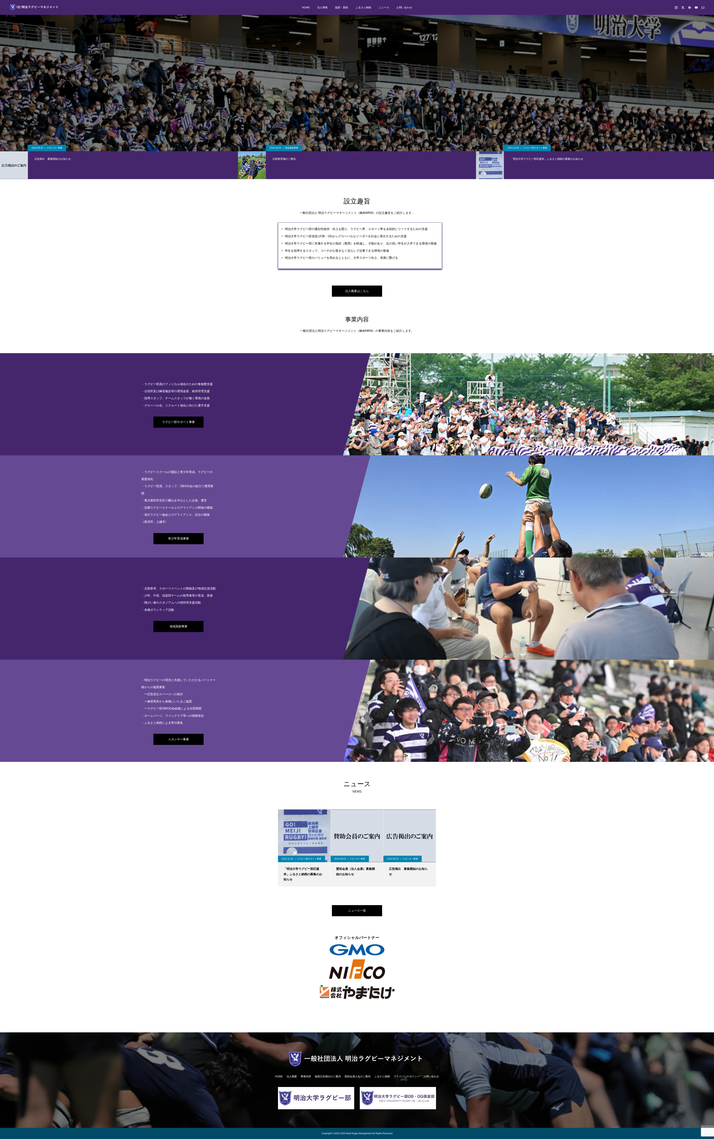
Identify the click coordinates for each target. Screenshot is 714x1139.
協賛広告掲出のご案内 (328, 1076)
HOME (306, 7)
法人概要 (292, 1076)
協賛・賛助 (341, 7)
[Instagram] (676, 7)
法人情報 (322, 7)
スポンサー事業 (292, 148)
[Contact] (703, 7)
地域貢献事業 (178, 626)
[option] (357, 75)
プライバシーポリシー (407, 1076)
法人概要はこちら (357, 291)
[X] (683, 7)
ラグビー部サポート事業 (59, 148)
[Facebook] (689, 7)
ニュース (384, 7)
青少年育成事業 (178, 538)
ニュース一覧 (357, 910)
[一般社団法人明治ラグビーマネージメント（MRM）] (34, 7)
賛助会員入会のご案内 (358, 1076)
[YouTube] (696, 7)
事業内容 (306, 1076)
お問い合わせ (404, 7)
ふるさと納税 (363, 7)
